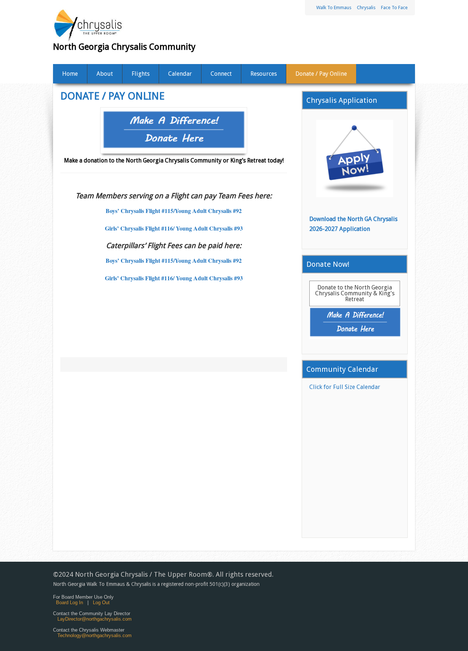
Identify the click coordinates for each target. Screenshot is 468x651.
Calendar (180, 73)
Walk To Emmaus (333, 7)
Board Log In (69, 602)
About (105, 73)
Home (70, 73)
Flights (141, 73)
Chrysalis (366, 7)
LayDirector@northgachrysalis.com (94, 619)
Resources (263, 73)
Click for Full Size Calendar (344, 387)
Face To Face (394, 7)
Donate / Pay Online (321, 73)
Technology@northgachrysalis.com (94, 635)
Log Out (101, 602)
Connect (221, 73)
